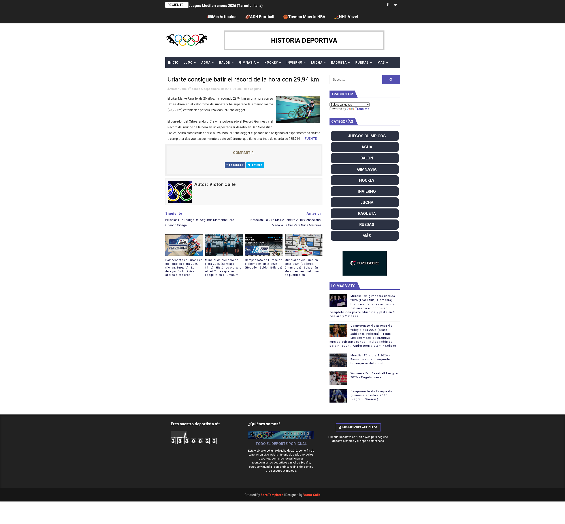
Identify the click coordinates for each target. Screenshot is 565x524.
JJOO (188, 62)
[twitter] (395, 5)
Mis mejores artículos (359, 427)
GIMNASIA (247, 62)
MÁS (381, 62)
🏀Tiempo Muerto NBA (304, 16)
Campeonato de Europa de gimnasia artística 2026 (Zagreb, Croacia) (371, 395)
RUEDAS (362, 62)
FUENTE (311, 138)
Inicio (173, 62)
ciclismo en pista (249, 89)
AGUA (206, 62)
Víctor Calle (311, 495)
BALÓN (224, 62)
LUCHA (316, 62)
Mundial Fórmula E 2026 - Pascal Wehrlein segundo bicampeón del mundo (370, 359)
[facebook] (387, 5)
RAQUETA (339, 62)
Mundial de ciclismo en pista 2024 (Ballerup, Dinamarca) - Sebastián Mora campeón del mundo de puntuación (303, 267)
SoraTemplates (272, 495)
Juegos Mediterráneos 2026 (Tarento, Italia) (225, 5)
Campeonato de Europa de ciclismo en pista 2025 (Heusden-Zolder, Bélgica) (263, 264)
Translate (362, 109)
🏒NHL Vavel (346, 16)
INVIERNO (294, 62)
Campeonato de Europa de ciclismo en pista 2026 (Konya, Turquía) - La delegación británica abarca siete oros (184, 267)
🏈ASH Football (259, 16)
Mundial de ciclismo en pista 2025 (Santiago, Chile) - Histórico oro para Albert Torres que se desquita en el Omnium (223, 267)
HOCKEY (271, 62)
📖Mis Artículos (221, 16)
